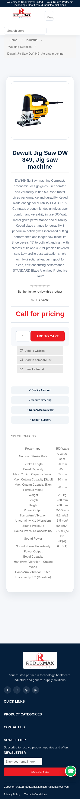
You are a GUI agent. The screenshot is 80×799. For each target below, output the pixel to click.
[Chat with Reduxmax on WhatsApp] (70, 771)
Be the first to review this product (40, 291)
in (17, 690)
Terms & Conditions (35, 794)
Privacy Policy (12, 794)
